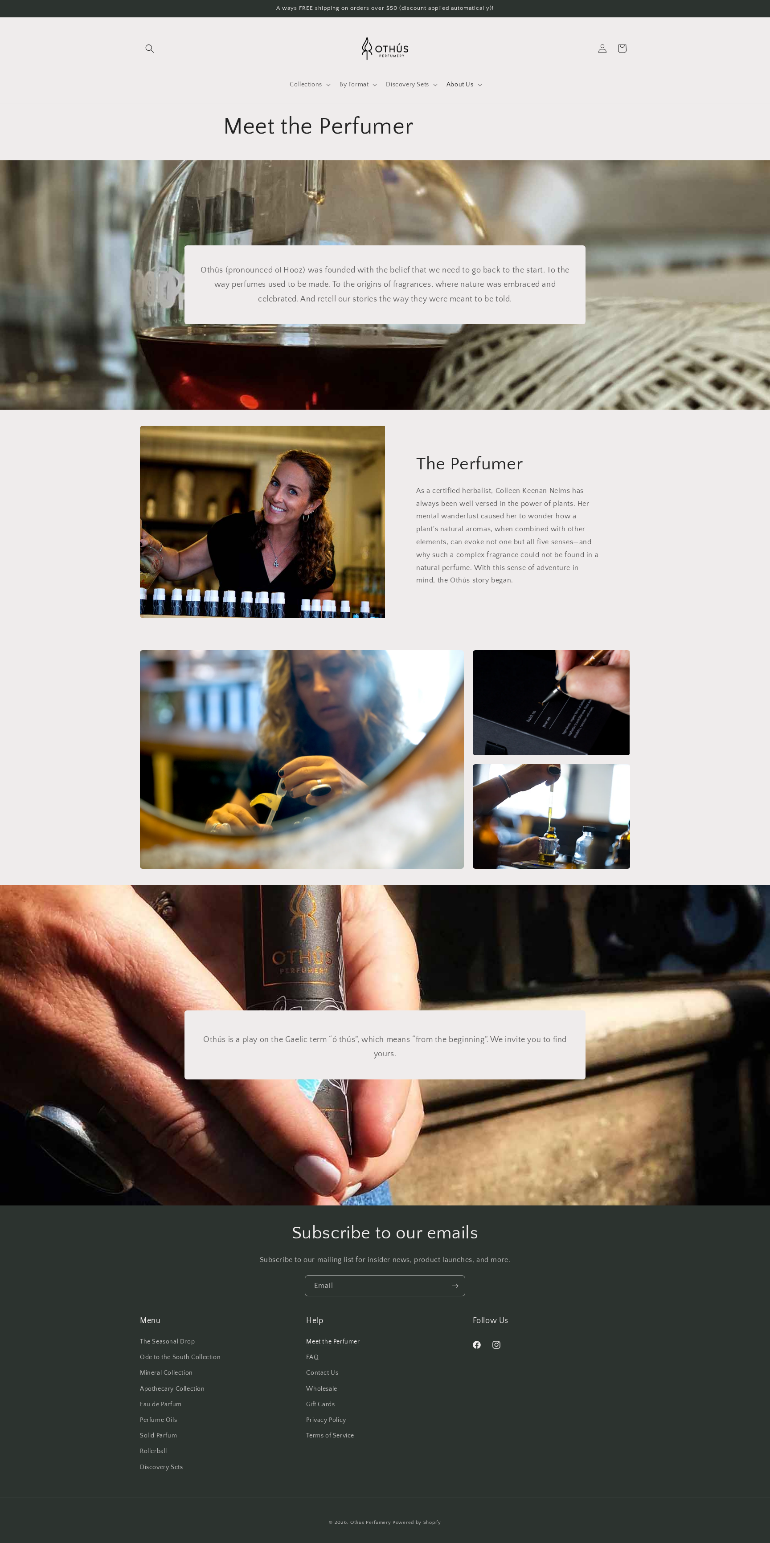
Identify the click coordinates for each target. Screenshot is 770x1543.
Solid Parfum (158, 1435)
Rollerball (153, 1451)
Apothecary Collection (172, 1388)
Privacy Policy (326, 1420)
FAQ (312, 1357)
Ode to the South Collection (180, 1357)
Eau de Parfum (161, 1404)
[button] (150, 48)
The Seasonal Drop (167, 1341)
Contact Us (322, 1372)
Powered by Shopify (417, 1522)
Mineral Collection (166, 1372)
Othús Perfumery (370, 1522)
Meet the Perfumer (333, 1341)
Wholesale (321, 1388)
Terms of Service (330, 1435)
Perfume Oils (158, 1420)
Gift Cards (320, 1404)
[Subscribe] (455, 1285)
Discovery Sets (161, 1467)
